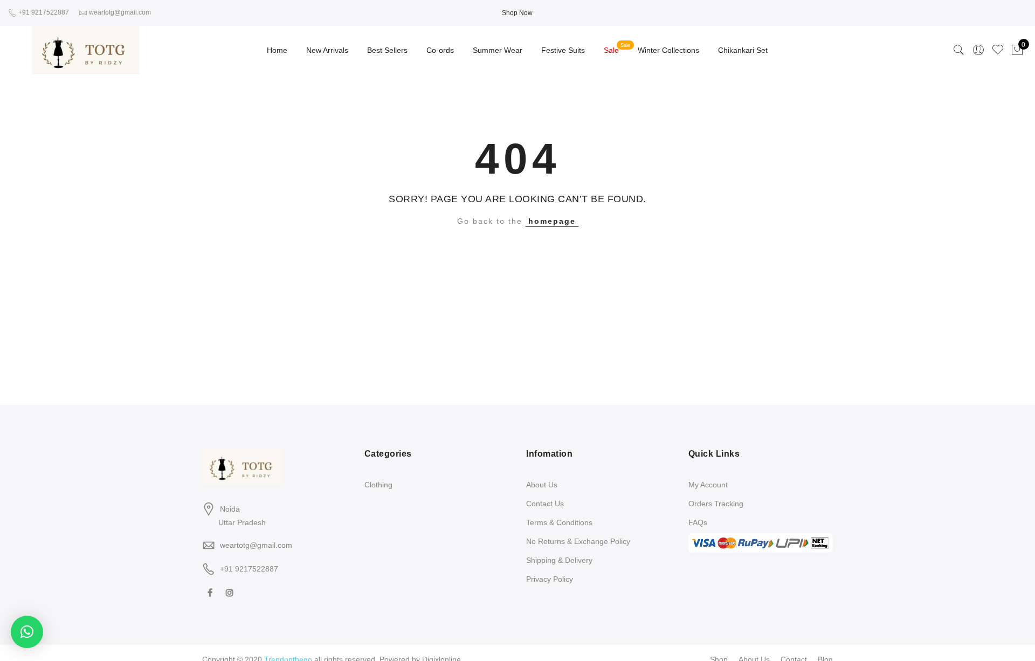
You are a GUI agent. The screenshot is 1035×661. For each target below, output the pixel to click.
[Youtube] (248, 592)
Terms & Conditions (559, 522)
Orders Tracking (715, 503)
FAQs (697, 522)
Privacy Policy (549, 579)
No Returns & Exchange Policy (578, 541)
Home (277, 50)
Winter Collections (668, 50)
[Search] (959, 50)
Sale (611, 50)
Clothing (378, 484)
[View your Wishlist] (998, 50)
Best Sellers (387, 50)
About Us (541, 484)
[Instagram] (231, 592)
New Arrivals (327, 50)
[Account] (978, 50)
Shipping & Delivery (559, 560)
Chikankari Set (743, 50)
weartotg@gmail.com (256, 545)
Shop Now (517, 13)
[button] (27, 632)
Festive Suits (563, 50)
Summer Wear (497, 50)
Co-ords (440, 50)
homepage (552, 221)
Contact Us (545, 503)
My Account (708, 484)
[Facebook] (211, 592)
